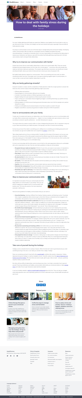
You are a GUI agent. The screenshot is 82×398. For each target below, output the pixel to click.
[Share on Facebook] (41, 285)
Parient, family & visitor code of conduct (68, 359)
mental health (40, 254)
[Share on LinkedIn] (44, 285)
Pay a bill (67, 362)
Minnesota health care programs (55, 359)
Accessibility (23, 396)
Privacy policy (57, 396)
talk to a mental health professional (36, 270)
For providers (51, 365)
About (19, 396)
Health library (68, 366)
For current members (52, 355)
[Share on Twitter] (37, 285)
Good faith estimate (29, 396)
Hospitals (32, 361)
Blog (66, 353)
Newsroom (67, 364)
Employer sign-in (51, 361)
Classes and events (69, 355)
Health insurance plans (53, 353)
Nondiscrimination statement (38, 396)
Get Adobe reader (69, 368)
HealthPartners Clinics (35, 353)
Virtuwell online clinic (35, 357)
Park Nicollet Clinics (34, 355)
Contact (46, 2)
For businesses (51, 357)
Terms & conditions (70, 396)
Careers (40, 2)
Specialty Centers (34, 359)
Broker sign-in (51, 363)
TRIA (31, 363)
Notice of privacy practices (49, 396)
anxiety (45, 130)
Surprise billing (63, 396)
